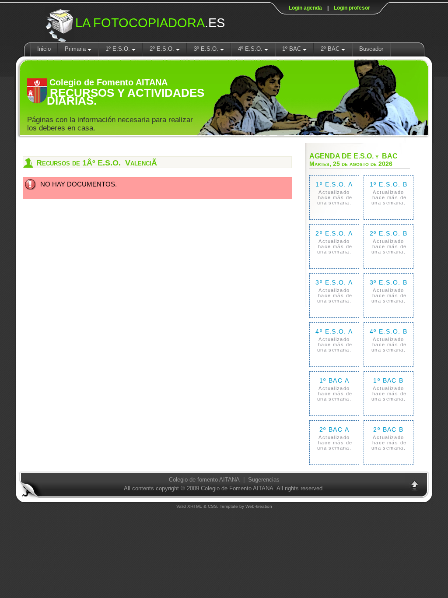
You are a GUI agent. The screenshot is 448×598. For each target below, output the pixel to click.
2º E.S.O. (163, 49)
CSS (212, 506)
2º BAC (331, 49)
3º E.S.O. (207, 49)
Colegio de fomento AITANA (204, 479)
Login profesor (352, 8)
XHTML (194, 506)
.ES (150, 23)
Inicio (44, 49)
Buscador (371, 49)
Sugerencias (264, 479)
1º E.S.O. (118, 49)
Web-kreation (258, 506)
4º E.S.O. (251, 49)
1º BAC (292, 49)
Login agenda (305, 8)
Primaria (76, 49)
